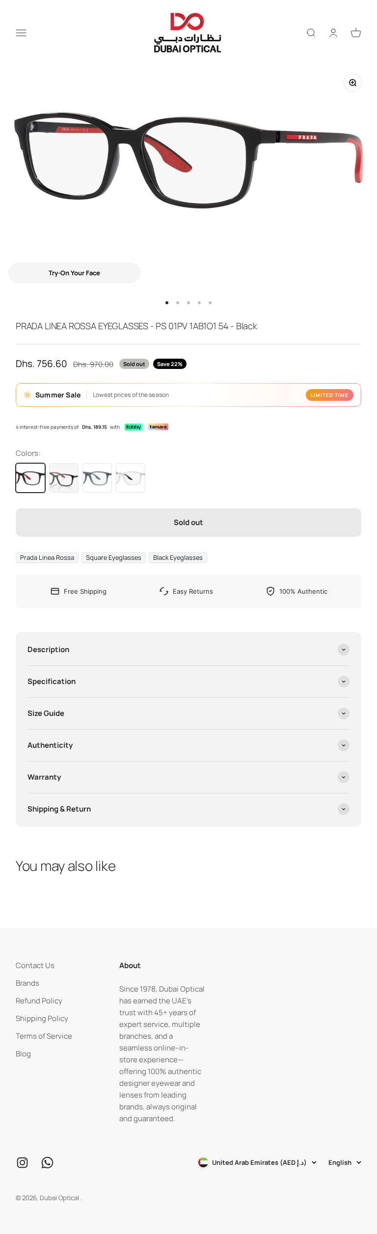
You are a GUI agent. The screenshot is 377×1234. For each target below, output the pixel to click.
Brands (27, 983)
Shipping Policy (42, 1018)
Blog (23, 1054)
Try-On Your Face (74, 272)
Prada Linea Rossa (47, 557)
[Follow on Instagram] (22, 1162)
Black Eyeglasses (178, 557)
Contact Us (35, 965)
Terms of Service (44, 1036)
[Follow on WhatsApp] (47, 1162)
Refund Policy (39, 1001)
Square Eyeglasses (113, 557)
